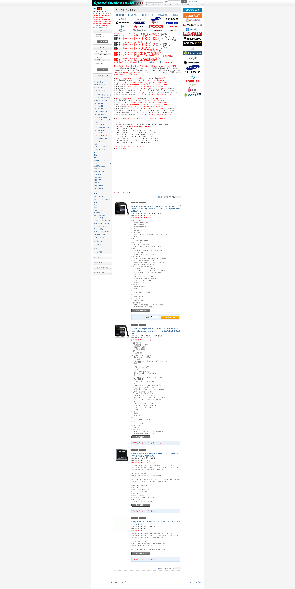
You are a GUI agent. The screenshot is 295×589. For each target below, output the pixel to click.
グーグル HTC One (101, 124)
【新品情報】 (120, 15)
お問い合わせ (98, 262)
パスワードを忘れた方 (193, 1)
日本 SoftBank (99, 185)
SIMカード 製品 (99, 237)
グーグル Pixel (100, 106)
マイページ (177, 4)
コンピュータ (98, 241)
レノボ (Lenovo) (100, 196)
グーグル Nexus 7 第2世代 (102, 121)
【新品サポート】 (147, 15)
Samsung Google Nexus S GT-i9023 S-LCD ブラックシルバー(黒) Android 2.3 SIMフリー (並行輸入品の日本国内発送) (156, 331)
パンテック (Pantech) (102, 199)
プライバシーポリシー (100, 273)
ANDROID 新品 (99, 87)
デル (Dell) (98, 207)
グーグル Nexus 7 (101, 133)
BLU (95, 193)
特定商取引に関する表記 (101, 268)
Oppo (96, 205)
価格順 (160, 197)
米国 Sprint (98, 177)
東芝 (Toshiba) (99, 215)
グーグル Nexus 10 (101, 117)
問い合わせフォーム (141, 92)
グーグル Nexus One (102, 138)
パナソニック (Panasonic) (98, 211)
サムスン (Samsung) (101, 146)
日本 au (97, 182)
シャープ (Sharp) (100, 160)
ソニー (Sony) (99, 141)
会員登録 (187, 4)
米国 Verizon (99, 174)
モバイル (96, 79)
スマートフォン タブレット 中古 (103, 91)
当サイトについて (99, 257)
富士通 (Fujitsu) (100, 166)
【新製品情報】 (162, 15)
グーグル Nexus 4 (101, 130)
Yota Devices (99, 188)
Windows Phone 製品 (102, 223)
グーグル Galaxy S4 (102, 127)
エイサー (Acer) (100, 191)
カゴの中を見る (197, 4)
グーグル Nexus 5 (101, 114)
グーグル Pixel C (101, 109)
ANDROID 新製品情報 (102, 97)
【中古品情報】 (133, 15)
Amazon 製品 (98, 229)
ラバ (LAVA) (98, 218)
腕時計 (95, 248)
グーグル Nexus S (101, 135)
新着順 (166, 197)
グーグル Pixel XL (101, 103)
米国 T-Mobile (99, 171)
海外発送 (168, 4)
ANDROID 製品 (99, 84)
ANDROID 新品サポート (102, 95)
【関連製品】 (174, 15)
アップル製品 (98, 82)
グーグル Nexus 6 (101, 111)
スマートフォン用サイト (154, 4)
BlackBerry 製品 (100, 226)
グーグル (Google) (101, 100)
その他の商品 (98, 252)
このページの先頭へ (195, 582)
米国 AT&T (98, 169)
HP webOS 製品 (100, 234)
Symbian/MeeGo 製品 (102, 231)
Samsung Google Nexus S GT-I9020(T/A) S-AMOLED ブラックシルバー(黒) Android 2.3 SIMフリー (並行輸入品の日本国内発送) (156, 208)
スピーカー (97, 244)
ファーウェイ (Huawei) (102, 163)
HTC (96, 152)
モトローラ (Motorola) (102, 144)
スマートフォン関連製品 (102, 220)
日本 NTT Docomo (101, 180)
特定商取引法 (103, 27)
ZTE (95, 202)
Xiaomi (97, 155)
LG (95, 158)
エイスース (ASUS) (101, 149)
